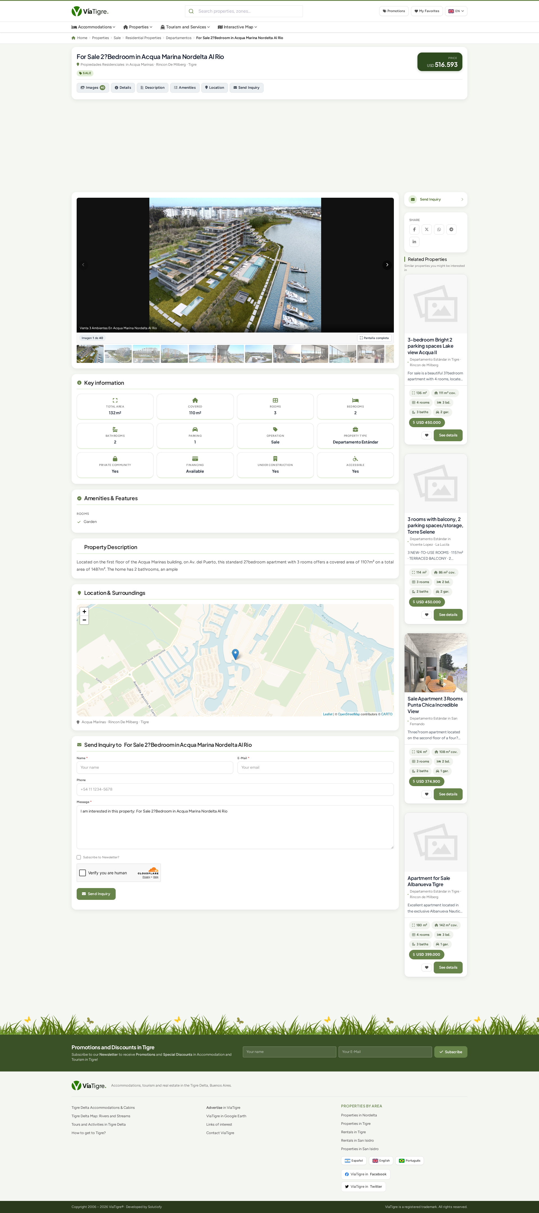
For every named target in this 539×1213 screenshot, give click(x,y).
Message (84, 802)
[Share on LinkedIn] (414, 242)
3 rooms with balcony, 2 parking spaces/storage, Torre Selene (435, 525)
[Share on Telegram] (451, 229)
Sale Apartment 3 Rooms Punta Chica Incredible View (435, 704)
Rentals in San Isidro (357, 1140)
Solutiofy (155, 1207)
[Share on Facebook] (414, 229)
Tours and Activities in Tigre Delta (99, 1124)
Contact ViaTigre (220, 1133)
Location (216, 87)
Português (413, 1160)
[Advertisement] (269, 143)
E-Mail (243, 758)
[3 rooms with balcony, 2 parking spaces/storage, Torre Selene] (436, 483)
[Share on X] (427, 229)
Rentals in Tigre (353, 1132)
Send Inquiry (249, 87)
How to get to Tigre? (89, 1133)
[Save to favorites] (426, 435)
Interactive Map (238, 26)
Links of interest (219, 1124)
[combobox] (244, 11)
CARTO (386, 714)
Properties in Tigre (356, 1123)
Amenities (187, 87)
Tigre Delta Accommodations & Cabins (103, 1107)
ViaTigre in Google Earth (226, 1116)
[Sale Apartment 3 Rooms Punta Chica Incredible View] (436, 662)
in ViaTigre (223, 1107)
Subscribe (453, 1052)
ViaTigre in (369, 1174)
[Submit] (191, 11)
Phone (81, 780)
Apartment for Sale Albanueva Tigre (429, 881)
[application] (235, 660)
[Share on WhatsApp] (439, 229)
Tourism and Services (186, 26)
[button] (235, 654)
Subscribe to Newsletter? (101, 857)
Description (155, 87)
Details (125, 87)
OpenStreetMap (349, 714)
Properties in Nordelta (359, 1115)
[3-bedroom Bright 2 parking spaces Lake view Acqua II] (436, 303)
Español (357, 1160)
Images (95, 87)
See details (448, 435)
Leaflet (327, 714)
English (384, 1160)
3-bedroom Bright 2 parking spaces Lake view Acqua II (430, 345)
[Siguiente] (387, 265)
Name (82, 758)
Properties (139, 26)
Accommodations (95, 26)
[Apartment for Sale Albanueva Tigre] (436, 842)
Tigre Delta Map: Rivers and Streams (101, 1116)
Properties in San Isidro (360, 1149)
